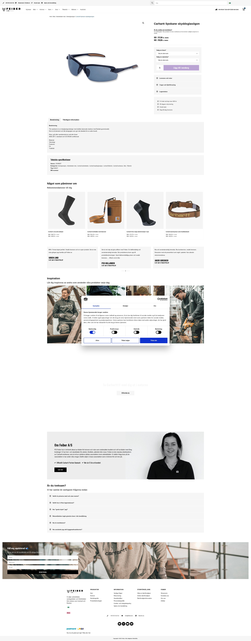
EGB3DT (55, 168)
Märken (73, 9)
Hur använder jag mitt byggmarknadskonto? (67, 529)
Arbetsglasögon (70, 16)
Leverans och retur (165, 78)
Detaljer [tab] (125, 306)
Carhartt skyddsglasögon (96, 166)
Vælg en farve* (161, 50)
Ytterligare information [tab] (71, 120)
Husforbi (83, 9)
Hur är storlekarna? (59, 523)
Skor (56, 9)
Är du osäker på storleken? (163, 30)
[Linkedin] (131, 624)
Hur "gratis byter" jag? (60, 509)
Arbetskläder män (61, 16)
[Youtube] (127, 624)
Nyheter (28, 9)
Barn (49, 9)
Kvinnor (42, 9)
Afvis (97, 340)
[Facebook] (119, 624)
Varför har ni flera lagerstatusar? (63, 503)
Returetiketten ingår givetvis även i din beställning (69, 516)
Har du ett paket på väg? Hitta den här (78, 633)
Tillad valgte (125, 340)
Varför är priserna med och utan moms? (66, 496)
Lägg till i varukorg (181, 67)
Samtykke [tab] (96, 306)
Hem (51, 16)
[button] (143, 23)
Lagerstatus (163, 91)
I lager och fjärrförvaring (167, 85)
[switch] (114, 332)
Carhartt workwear (118, 166)
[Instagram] (123, 624)
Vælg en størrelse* (162, 57)
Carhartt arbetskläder (83, 166)
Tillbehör (65, 9)
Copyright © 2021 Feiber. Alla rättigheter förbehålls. (125, 638)
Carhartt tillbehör (107, 166)
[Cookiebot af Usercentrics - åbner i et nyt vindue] (158, 299)
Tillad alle (154, 340)
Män (34, 9)
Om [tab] (155, 306)
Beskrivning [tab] (54, 120)
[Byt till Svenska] (230, 3)
